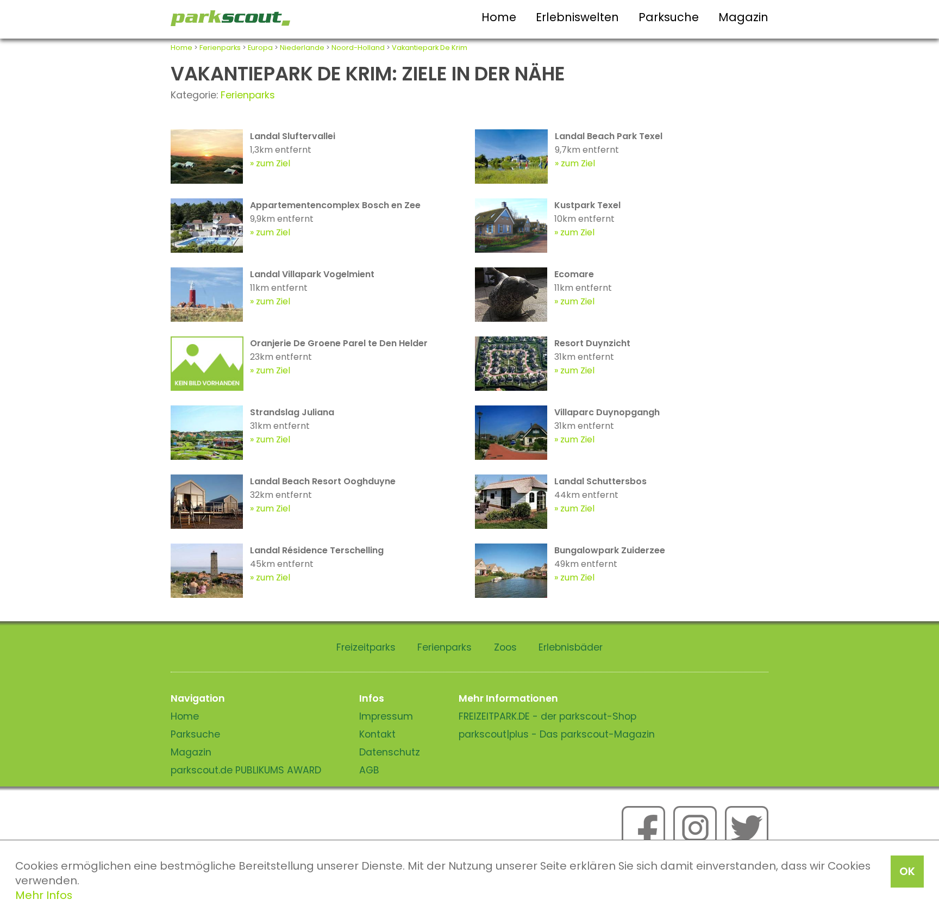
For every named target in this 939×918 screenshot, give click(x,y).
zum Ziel (273, 163)
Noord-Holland (358, 47)
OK (907, 871)
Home (498, 17)
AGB (369, 770)
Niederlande (302, 47)
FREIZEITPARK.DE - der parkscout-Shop (547, 716)
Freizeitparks (366, 647)
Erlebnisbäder (571, 647)
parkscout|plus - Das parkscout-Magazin (557, 734)
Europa (260, 47)
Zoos (505, 647)
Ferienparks (220, 47)
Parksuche (668, 17)
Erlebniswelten (577, 17)
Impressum (386, 716)
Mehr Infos (43, 895)
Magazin (743, 17)
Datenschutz (389, 752)
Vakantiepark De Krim (429, 47)
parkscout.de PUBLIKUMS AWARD (246, 770)
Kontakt (377, 734)
